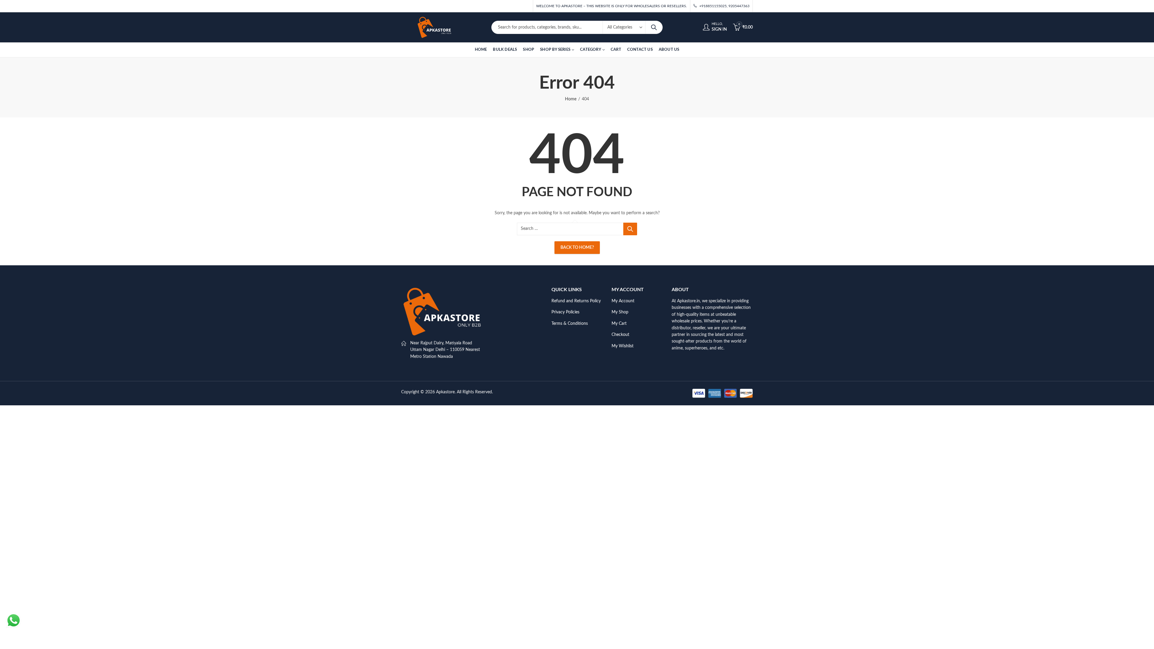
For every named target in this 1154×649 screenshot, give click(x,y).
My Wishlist (622, 346)
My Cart (619, 323)
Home (570, 99)
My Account (623, 301)
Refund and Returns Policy (576, 301)
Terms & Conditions (569, 323)
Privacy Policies (565, 312)
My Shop (620, 312)
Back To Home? (577, 247)
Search (654, 27)
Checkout (620, 335)
